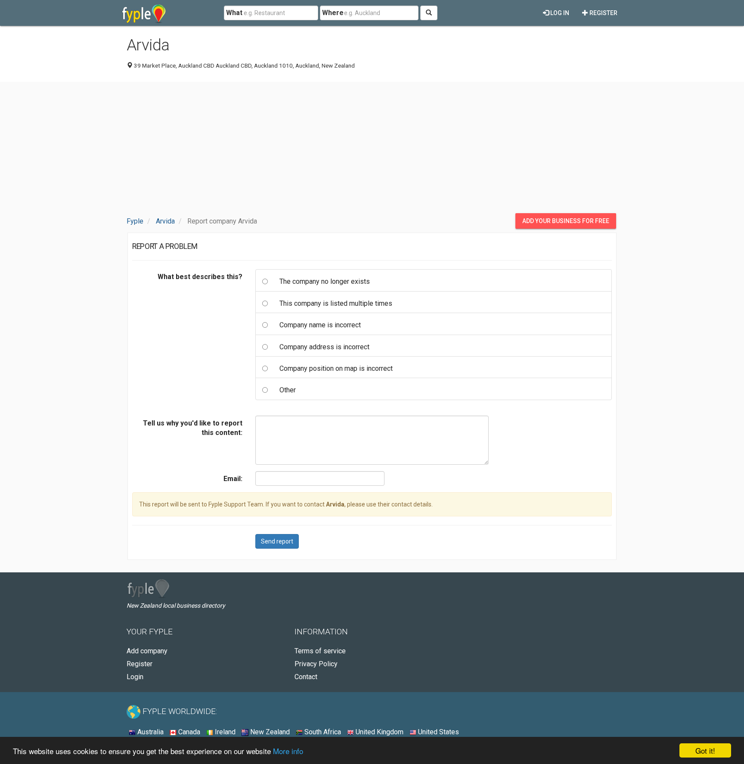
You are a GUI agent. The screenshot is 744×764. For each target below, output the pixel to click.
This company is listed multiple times (335, 303)
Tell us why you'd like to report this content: (192, 428)
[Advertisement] (372, 148)
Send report (277, 541)
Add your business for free (565, 220)
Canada (188, 732)
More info (288, 750)
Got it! (705, 750)
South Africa (322, 732)
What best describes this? (200, 277)
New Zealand (269, 732)
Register (602, 12)
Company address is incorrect (324, 347)
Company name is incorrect (320, 325)
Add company (147, 651)
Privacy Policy (316, 664)
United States (437, 732)
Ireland (224, 732)
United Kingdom (378, 732)
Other (287, 390)
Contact (305, 677)
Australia (150, 732)
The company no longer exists (324, 281)
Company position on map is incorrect (336, 368)
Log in (559, 12)
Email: (232, 479)
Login (135, 677)
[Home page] (144, 13)
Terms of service (320, 651)
